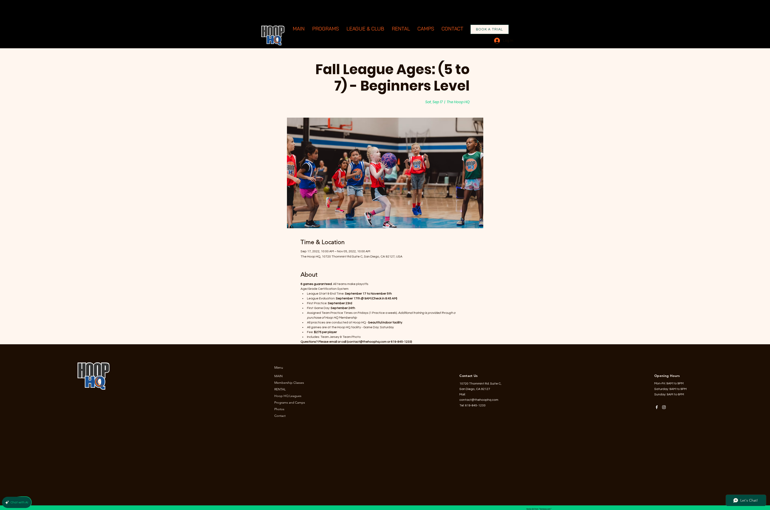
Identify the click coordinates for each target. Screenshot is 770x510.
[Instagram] (664, 407)
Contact (280, 416)
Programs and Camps (289, 402)
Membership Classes (289, 383)
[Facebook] (656, 407)
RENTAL (280, 389)
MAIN (278, 376)
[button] (326, 28)
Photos (279, 409)
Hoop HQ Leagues (287, 396)
